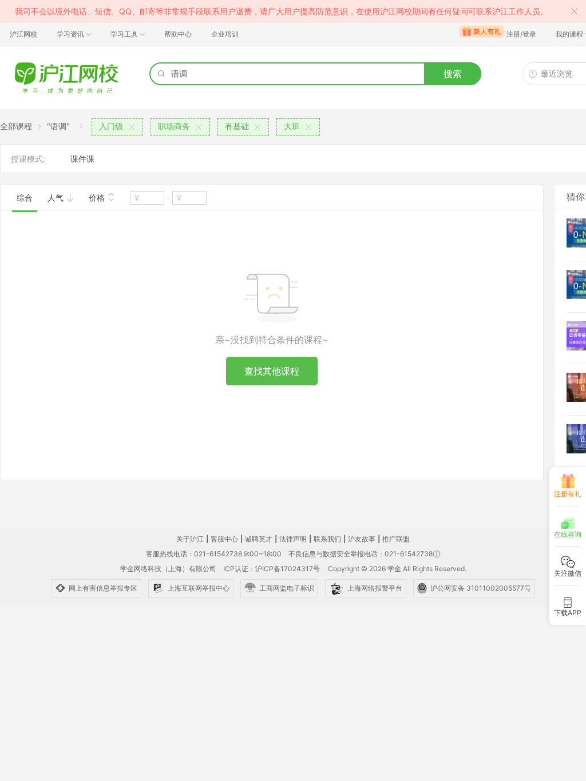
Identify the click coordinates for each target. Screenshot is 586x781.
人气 (56, 197)
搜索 (453, 73)
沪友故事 (361, 539)
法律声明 (293, 539)
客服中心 (224, 539)
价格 (98, 197)
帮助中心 (178, 34)
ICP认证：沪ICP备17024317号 (271, 568)
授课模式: (28, 159)
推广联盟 (396, 539)
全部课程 (16, 126)
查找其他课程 (271, 371)
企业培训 (225, 34)
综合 (25, 197)
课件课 (82, 159)
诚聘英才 (258, 539)
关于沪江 (190, 539)
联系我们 (327, 539)
